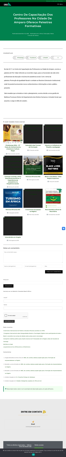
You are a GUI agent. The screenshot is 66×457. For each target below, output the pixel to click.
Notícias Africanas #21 (13, 209)
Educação (47, 33)
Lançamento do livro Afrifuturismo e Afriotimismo (16, 347)
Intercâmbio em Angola (13, 237)
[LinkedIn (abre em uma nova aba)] (8, 1)
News (52, 33)
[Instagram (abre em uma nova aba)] (6, 1)
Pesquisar (6, 279)
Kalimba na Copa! (8, 344)
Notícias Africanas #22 (33, 176)
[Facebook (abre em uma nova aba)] (4, 1)
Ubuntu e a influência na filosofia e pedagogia (53, 146)
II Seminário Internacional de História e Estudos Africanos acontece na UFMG (24, 330)
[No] (64, 453)
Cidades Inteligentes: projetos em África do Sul (29, 381)
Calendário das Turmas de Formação (33, 146)
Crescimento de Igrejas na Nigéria (33, 210)
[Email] (33, 422)
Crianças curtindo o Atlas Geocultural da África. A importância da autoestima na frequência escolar (13, 180)
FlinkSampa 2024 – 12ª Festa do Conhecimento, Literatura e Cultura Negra (13, 148)
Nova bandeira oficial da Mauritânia (53, 210)
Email (33, 424)
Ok (33, 454)
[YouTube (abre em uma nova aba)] (10, 1)
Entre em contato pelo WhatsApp (54, 1)
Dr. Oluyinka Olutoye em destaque (25, 377)
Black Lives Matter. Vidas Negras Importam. (53, 177)
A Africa (40, 33)
